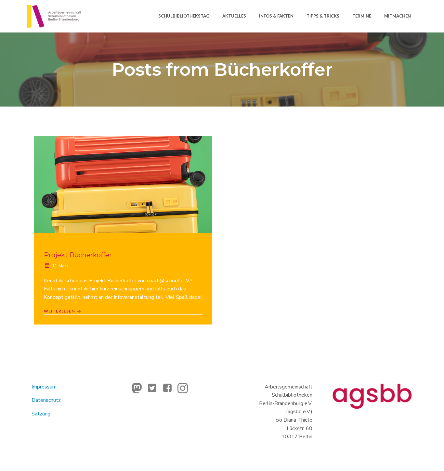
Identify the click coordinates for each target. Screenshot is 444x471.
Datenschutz (46, 400)
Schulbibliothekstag (183, 16)
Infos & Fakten (276, 16)
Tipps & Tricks (323, 16)
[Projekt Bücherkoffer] (123, 184)
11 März (60, 266)
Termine (361, 16)
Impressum (44, 386)
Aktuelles (234, 16)
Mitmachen (397, 16)
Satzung (41, 413)
